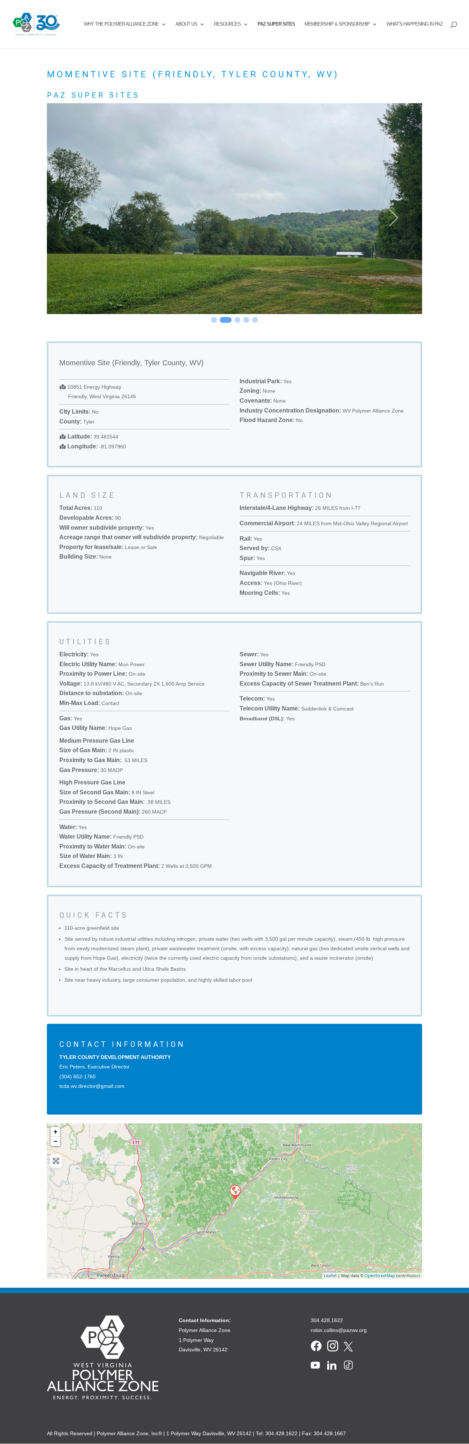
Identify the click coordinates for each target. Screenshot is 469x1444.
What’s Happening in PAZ (415, 24)
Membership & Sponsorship (337, 24)
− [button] (55, 1141)
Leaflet (330, 1275)
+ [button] (55, 1131)
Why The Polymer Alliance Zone (121, 24)
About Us (186, 24)
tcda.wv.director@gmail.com (92, 1086)
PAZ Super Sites (276, 24)
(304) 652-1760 (77, 1076)
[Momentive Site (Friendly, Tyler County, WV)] (235, 1192)
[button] (75, 218)
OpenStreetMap (380, 1275)
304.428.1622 (327, 1320)
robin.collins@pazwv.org (339, 1330)
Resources (227, 24)
